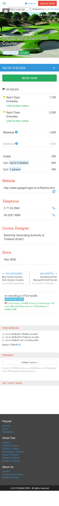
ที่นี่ (19, 344)
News (5, 428)
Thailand (6, 442)
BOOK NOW (29, 78)
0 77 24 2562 (11, 53)
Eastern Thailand (10, 454)
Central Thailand (10, 445)
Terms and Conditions (12, 474)
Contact (6, 471)
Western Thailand (10, 457)
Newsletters (7, 431)
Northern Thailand (11, 448)
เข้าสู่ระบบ (32, 3)
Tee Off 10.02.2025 (13, 67)
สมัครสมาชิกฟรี (47, 3)
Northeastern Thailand (13, 451)
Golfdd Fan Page (10, 477)
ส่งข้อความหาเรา (29, 362)
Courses (6, 425)
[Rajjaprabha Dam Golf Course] (5, 11)
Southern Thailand (11, 460)
